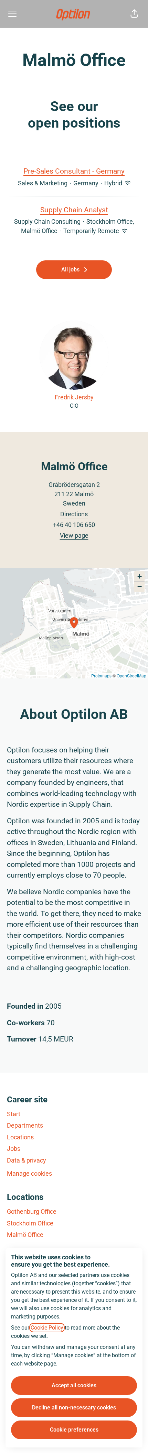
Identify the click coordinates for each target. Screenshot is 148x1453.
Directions (74, 514)
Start (13, 1114)
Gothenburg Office (31, 1211)
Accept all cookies (74, 1385)
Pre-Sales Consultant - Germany (74, 171)
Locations (20, 1137)
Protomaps (101, 675)
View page (74, 535)
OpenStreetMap (131, 675)
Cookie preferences (74, 1429)
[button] (134, 14)
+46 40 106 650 (74, 524)
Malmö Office (25, 1234)
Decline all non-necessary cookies (74, 1407)
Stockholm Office (30, 1223)
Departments (25, 1125)
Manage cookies (29, 1173)
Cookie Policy (47, 1327)
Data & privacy (26, 1160)
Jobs (13, 1148)
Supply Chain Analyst (74, 210)
